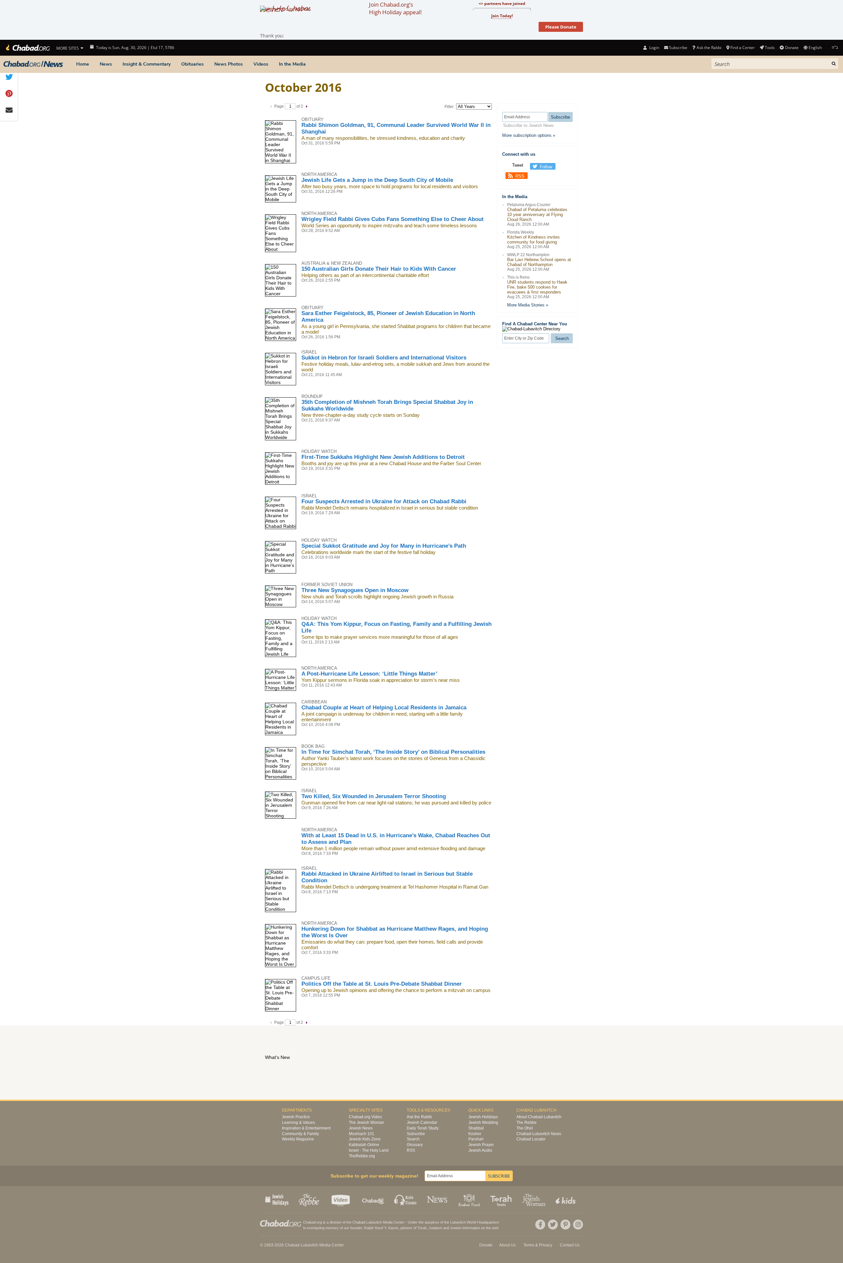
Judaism (435, 1228)
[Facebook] (540, 1225)
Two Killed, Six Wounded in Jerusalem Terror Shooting (373, 796)
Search (413, 1139)
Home (82, 64)
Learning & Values (298, 1122)
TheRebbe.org (362, 1156)
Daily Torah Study (423, 1128)
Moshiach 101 (361, 1133)
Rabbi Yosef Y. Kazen (381, 1228)
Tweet (517, 165)
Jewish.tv (341, 1199)
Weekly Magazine (298, 1139)
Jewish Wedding (483, 1122)
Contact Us (570, 1245)
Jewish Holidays (483, 1117)
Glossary (415, 1144)
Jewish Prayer (481, 1144)
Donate (791, 47)
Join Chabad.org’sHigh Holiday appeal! (395, 8)
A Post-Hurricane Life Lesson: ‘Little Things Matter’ (369, 674)
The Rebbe (526, 1122)
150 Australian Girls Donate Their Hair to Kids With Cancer (378, 269)
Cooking (470, 1199)
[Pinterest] (565, 1225)
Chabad (358, 1222)
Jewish (455, 1228)
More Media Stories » (527, 304)
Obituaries (192, 64)
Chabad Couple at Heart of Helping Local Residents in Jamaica (383, 707)
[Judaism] (27, 48)
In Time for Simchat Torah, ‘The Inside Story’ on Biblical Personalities (393, 752)
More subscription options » (528, 135)
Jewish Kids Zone (365, 1139)
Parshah (476, 1139)
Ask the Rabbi (709, 47)
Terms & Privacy (537, 1245)
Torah (422, 1228)
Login (653, 47)
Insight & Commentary (147, 64)
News (106, 64)
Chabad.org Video (365, 1117)
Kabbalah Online (364, 1144)
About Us (507, 1245)
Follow (546, 166)
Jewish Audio (480, 1150)
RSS (519, 176)
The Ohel (524, 1128)
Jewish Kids (566, 1199)
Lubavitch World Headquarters (474, 1222)
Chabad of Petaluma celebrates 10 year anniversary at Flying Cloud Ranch (537, 214)
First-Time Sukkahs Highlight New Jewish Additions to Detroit (383, 457)
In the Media (292, 64)
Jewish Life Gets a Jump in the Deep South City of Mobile (377, 180)
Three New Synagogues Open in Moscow (354, 590)
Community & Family (300, 1133)
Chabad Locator (531, 1139)
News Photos (228, 64)
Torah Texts (502, 1199)
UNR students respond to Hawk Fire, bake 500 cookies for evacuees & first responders (537, 287)
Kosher (474, 1133)
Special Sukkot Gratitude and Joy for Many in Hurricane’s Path (383, 546)
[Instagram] (578, 1225)
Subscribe (416, 1133)
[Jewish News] (33, 64)
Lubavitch (374, 1222)
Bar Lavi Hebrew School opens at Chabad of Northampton (539, 262)
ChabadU (373, 1199)
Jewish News (361, 1128)
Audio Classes (406, 1199)
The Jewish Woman (366, 1122)
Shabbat (476, 1128)
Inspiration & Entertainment (306, 1128)
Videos (260, 64)
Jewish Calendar (422, 1122)
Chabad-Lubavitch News (538, 1133)
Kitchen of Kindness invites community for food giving (533, 240)
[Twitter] (553, 1225)
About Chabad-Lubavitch (538, 1117)
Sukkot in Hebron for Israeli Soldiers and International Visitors (383, 358)
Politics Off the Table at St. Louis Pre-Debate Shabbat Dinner (381, 984)
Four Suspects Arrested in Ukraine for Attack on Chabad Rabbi (383, 501)
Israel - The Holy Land (369, 1150)
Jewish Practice (296, 1117)
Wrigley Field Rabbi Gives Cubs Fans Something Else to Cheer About (392, 219)
